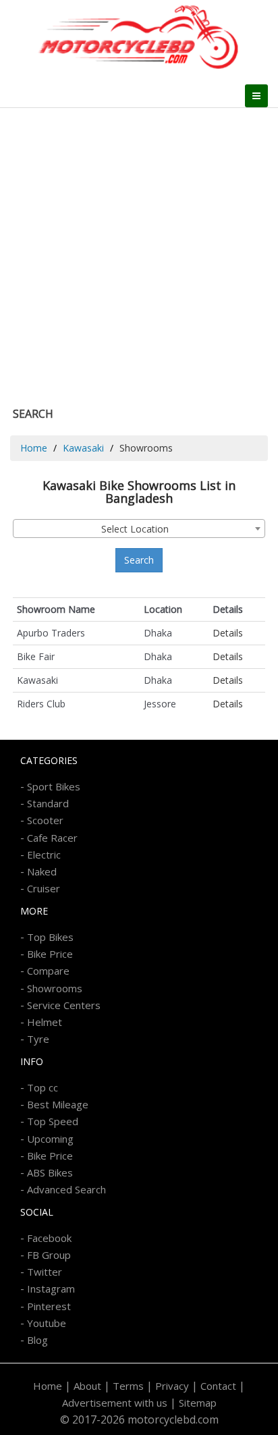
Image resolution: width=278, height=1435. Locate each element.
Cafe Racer (52, 837)
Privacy (172, 1385)
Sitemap (198, 1402)
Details (228, 632)
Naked (42, 871)
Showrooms (54, 988)
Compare (48, 970)
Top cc (42, 1087)
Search (139, 559)
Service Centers (64, 1005)
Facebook (49, 1238)
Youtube (46, 1323)
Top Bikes (50, 937)
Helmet (44, 1022)
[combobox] (139, 528)
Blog (37, 1340)
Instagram (51, 1288)
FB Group (49, 1255)
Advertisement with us (114, 1402)
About (87, 1385)
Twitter (44, 1271)
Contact (218, 1385)
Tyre (38, 1039)
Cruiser (43, 888)
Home (33, 447)
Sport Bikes (53, 786)
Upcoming (50, 1138)
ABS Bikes (50, 1172)
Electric (44, 854)
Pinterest (49, 1306)
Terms (128, 1385)
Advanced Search (66, 1189)
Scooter (45, 820)
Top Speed (52, 1121)
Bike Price (50, 953)
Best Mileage (57, 1104)
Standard (48, 803)
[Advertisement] (139, 254)
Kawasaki (83, 447)
